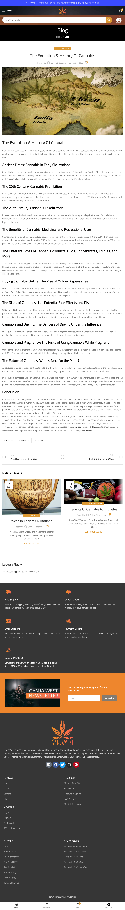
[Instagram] (69, 765)
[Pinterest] (76, 765)
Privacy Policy (10, 878)
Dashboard (9, 823)
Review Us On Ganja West (76, 867)
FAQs (6, 846)
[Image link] (119, 20)
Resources (70, 778)
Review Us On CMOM (73, 862)
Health (92, 503)
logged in (18, 572)
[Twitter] (62, 765)
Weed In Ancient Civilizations (31, 521)
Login (6, 812)
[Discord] (49, 765)
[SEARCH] (109, 20)
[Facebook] (56, 765)
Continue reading (31, 543)
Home (59, 37)
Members (9, 807)
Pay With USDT (10, 862)
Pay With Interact (11, 857)
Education (65, 48)
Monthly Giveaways (73, 804)
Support (8, 841)
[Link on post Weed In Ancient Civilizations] (31, 497)
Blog (67, 37)
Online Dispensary (59, 62)
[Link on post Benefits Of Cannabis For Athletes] (93, 491)
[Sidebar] (4, 277)
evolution (25, 440)
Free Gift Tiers (70, 788)
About (6, 788)
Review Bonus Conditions (75, 846)
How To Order (10, 851)
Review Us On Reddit (73, 857)
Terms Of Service (11, 883)
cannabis (10, 440)
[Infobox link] (92, 599)
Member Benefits (72, 783)
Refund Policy (10, 872)
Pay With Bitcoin (11, 867)
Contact (7, 794)
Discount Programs (72, 794)
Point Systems (70, 799)
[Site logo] (62, 11)
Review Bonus (71, 841)
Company (8, 778)
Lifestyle (99, 503)
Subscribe (109, 698)
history (40, 440)
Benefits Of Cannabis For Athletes (93, 509)
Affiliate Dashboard (12, 828)
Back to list (62, 457)
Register (7, 818)
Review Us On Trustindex (75, 851)
